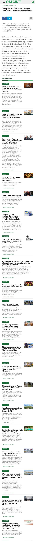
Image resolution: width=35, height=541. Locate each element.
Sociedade (5, 5)
